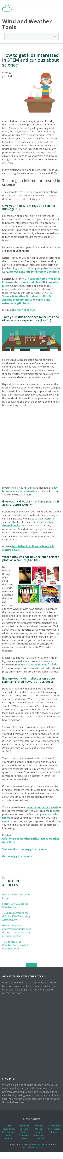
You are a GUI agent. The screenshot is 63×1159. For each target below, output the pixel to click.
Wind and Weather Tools (35, 1144)
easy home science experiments (30, 489)
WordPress (37, 1147)
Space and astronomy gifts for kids (26, 301)
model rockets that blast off (27, 282)
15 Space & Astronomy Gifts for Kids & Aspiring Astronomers (16, 916)
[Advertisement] (31, 446)
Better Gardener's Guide (24, 1135)
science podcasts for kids (42, 807)
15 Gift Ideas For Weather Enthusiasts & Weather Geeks (15, 945)
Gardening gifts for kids (17, 856)
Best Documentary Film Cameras (8, 1129)
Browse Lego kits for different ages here (34, 271)
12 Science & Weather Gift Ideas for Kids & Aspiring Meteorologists (27, 296)
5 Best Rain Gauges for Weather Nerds (15, 905)
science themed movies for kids (37, 664)
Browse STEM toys (23, 310)
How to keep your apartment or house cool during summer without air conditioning (16, 931)
